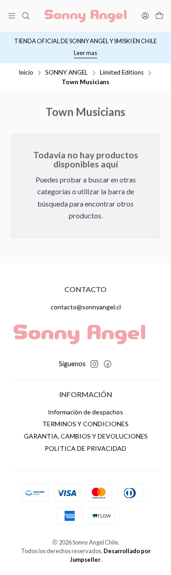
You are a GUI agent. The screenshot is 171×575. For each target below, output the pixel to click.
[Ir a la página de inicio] (86, 16)
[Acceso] (145, 16)
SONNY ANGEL (66, 73)
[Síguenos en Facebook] (107, 363)
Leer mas (85, 52)
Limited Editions (122, 73)
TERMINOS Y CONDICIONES (85, 424)
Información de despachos (85, 412)
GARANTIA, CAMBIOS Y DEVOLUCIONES (86, 436)
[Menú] (11, 16)
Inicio (26, 73)
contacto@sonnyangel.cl (86, 307)
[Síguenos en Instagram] (94, 363)
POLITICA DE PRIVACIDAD (85, 448)
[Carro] (159, 16)
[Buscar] (25, 16)
